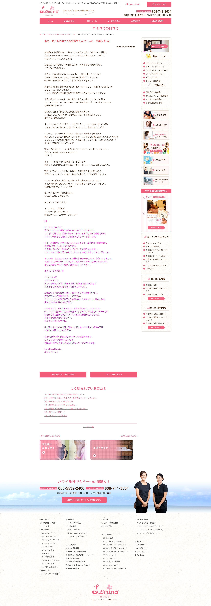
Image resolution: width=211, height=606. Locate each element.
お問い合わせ (139, 555)
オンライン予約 (106, 526)
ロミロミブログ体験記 (76, 536)
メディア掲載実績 (152, 246)
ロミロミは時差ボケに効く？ (157, 323)
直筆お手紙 (72, 526)
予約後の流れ (44, 570)
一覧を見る (157, 228)
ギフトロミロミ (152, 77)
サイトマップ (139, 551)
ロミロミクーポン (72, 568)
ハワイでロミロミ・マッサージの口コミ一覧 (61, 34)
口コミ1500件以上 (74, 523)
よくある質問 (71, 545)
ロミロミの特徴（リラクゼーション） (115, 551)
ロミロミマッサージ (154, 63)
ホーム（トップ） (46, 519)
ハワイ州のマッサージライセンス (114, 568)
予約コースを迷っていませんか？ (78, 565)
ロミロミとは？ (152, 285)
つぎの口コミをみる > (128, 436)
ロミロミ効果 (44, 526)
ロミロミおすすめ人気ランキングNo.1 (80, 555)
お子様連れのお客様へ (155, 103)
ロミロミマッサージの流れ (156, 256)
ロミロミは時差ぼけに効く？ (147, 533)
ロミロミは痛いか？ (109, 558)
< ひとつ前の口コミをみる (50, 436)
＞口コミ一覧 (88, 427)
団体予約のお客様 (47, 557)
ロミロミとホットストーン (111, 555)
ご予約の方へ (44, 553)
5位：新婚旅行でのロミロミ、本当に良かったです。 (66, 409)
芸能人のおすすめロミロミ (77, 533)
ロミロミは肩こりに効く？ (156, 314)
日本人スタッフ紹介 (153, 243)
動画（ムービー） (74, 530)
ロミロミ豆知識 (106, 534)
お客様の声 (70, 519)
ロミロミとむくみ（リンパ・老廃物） (150, 530)
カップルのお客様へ (154, 99)
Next (168, 213)
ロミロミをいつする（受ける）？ (114, 545)
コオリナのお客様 (153, 81)
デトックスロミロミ (154, 74)
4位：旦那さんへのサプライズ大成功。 (60, 405)
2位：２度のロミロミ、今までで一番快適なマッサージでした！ (70, 398)
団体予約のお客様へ (154, 92)
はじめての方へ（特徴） (48, 523)
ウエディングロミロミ (155, 67)
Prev (143, 213)
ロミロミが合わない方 (154, 294)
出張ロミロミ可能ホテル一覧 (76, 551)
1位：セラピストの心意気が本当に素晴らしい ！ (64, 394)
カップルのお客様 (47, 564)
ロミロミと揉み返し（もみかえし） (115, 548)
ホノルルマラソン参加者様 (157, 96)
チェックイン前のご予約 (109, 523)
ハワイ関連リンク (141, 548)
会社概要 (138, 541)
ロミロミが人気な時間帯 (111, 562)
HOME (44, 34)
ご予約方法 (150, 269)
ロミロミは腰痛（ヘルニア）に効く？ (150, 526)
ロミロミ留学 (139, 545)
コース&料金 (44, 530)
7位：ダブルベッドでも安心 (55, 416)
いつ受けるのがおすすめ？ (156, 265)
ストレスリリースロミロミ (157, 70)
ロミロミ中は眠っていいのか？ (113, 541)
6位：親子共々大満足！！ (55, 412)
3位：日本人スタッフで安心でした (58, 402)
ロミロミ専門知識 (141, 519)
